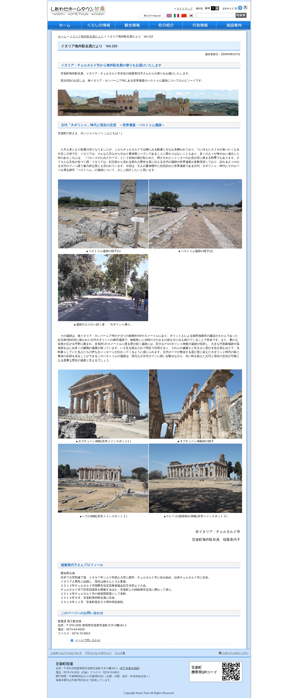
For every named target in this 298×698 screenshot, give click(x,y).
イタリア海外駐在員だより (87, 36)
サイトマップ (185, 8)
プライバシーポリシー (98, 652)
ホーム (62, 36)
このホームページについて (66, 652)
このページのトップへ (235, 652)
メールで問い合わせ (88, 640)
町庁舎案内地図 (129, 668)
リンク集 (120, 652)
